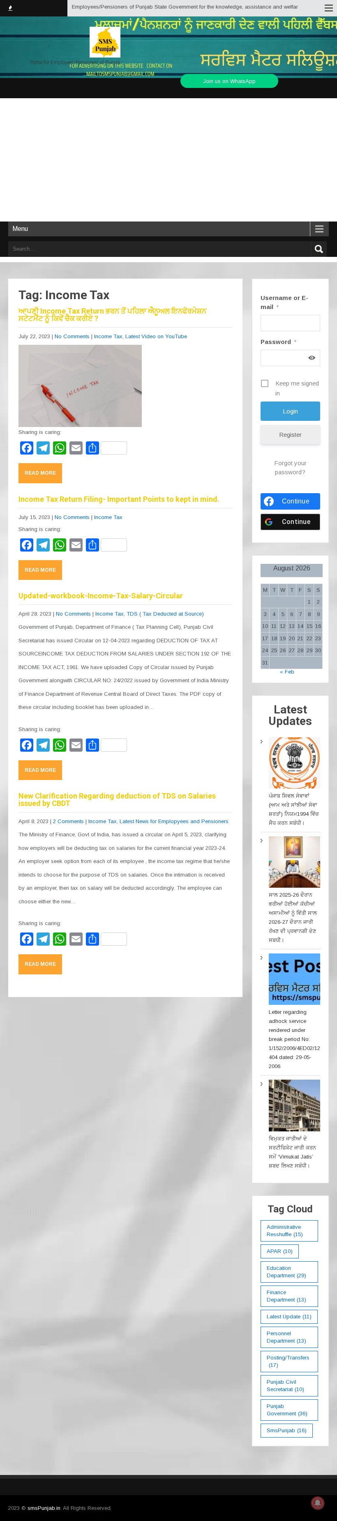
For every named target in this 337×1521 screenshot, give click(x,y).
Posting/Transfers (288, 1361)
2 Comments (68, 821)
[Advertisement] (168, 159)
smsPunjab (287, 1430)
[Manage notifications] (317, 1502)
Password (278, 341)
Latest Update (289, 1316)
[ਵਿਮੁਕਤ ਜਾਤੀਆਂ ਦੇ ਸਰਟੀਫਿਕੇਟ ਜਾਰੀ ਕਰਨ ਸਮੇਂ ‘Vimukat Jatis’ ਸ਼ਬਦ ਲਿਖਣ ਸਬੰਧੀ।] (294, 1107)
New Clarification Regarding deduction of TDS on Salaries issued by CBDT (117, 800)
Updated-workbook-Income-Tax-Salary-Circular (100, 595)
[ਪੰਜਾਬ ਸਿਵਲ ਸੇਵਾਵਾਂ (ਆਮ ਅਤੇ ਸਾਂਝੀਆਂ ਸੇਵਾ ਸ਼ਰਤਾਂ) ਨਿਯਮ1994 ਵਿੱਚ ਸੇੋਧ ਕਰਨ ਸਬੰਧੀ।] (294, 764)
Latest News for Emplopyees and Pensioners (174, 821)
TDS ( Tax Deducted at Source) (165, 614)
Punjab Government (287, 1410)
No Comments (72, 336)
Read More (40, 473)
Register (290, 434)
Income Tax (108, 336)
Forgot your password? (290, 467)
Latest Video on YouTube (156, 336)
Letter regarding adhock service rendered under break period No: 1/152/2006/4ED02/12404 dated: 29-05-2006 (294, 1039)
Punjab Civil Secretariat (285, 1385)
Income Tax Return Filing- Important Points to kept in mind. (118, 499)
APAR (280, 1251)
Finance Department (286, 1296)
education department (286, 1272)
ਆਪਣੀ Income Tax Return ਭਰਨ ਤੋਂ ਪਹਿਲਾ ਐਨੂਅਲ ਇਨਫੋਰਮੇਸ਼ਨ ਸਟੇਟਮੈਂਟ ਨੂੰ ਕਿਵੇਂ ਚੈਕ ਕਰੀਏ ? (112, 315)
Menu (20, 228)
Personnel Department (286, 1337)
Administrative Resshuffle (285, 1230)
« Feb (287, 672)
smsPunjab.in (44, 1508)
